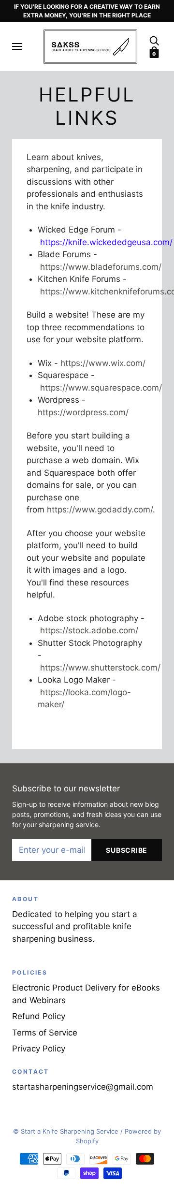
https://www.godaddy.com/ (100, 509)
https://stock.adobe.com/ (89, 630)
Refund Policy (38, 1016)
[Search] (154, 40)
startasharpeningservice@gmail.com (82, 1087)
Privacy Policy (38, 1048)
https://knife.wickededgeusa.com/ (106, 242)
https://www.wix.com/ (102, 363)
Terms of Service (44, 1032)
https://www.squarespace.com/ (101, 388)
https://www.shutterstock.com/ (100, 667)
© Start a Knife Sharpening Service (65, 1131)
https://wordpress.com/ (83, 412)
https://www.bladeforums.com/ (100, 267)
